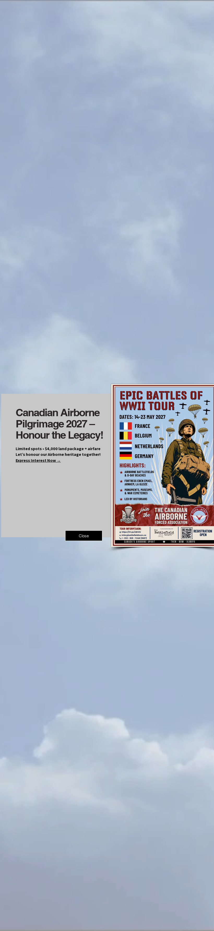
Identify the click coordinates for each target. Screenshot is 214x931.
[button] (83, 535)
